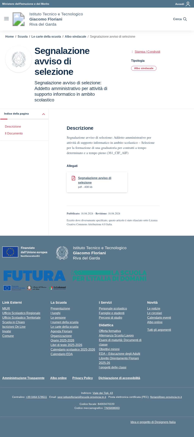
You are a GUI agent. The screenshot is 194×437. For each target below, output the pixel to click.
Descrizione (13, 126)
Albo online (155, 322)
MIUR (6, 308)
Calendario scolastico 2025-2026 (73, 349)
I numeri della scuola (64, 322)
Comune (8, 335)
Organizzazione (61, 335)
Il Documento (14, 133)
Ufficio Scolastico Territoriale (21, 317)
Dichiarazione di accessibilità (119, 378)
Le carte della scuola (64, 326)
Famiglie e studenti (111, 313)
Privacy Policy (82, 378)
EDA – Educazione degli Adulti (119, 353)
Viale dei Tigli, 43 (103, 392)
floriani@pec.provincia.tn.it (166, 396)
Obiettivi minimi (109, 349)
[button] (24, 114)
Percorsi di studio (110, 317)
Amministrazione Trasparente (23, 378)
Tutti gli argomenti (159, 329)
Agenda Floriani (61, 331)
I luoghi (55, 313)
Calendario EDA (62, 354)
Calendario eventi (159, 317)
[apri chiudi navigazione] (6, 19)
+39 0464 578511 (36, 396)
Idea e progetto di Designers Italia (153, 422)
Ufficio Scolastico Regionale (21, 313)
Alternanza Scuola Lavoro (116, 335)
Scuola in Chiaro (13, 322)
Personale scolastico (113, 308)
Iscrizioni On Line (14, 326)
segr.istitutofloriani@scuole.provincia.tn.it (81, 396)
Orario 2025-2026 (62, 340)
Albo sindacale (143, 68)
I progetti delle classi (112, 367)
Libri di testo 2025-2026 (66, 345)
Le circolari (154, 313)
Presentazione (60, 308)
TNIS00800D (112, 407)
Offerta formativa (110, 331)
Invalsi (6, 331)
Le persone (58, 317)
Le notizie (153, 308)
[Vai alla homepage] (19, 19)
